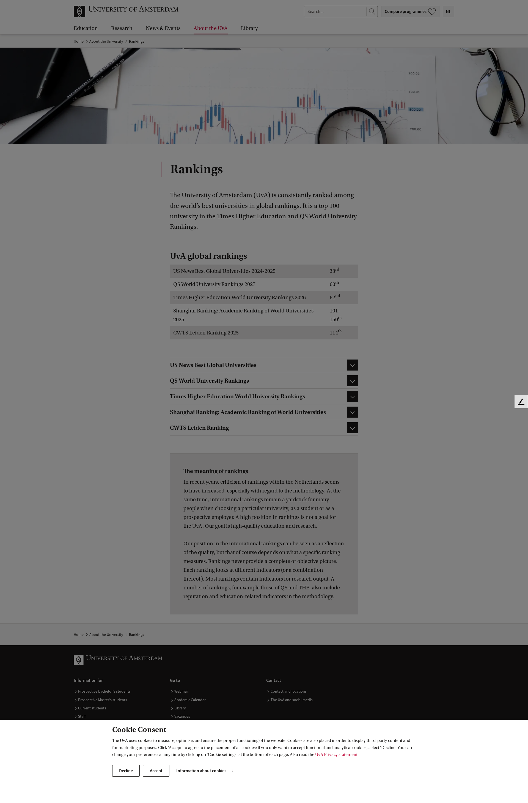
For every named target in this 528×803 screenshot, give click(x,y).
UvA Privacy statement (336, 754)
